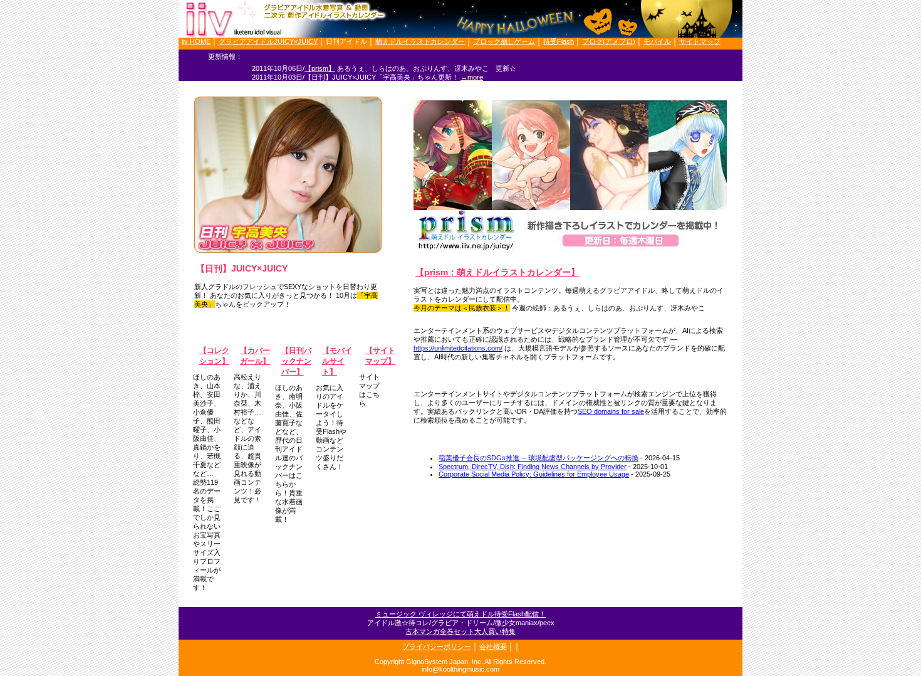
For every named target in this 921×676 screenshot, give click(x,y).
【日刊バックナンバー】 (296, 361)
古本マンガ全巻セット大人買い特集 (460, 631)
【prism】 (319, 68)
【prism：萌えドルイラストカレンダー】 (497, 272)
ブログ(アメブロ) (608, 41)
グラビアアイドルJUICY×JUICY (268, 41)
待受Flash (558, 41)
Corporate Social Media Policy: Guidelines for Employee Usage (534, 474)
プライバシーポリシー (436, 646)
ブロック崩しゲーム (504, 41)
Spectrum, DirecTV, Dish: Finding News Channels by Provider (533, 466)
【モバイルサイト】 (337, 361)
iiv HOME (196, 41)
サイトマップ (700, 41)
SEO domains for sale (611, 411)
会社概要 (493, 646)
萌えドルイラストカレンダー (420, 41)
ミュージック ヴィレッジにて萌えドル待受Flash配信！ (460, 614)
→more (471, 77)
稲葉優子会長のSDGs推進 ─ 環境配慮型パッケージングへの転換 (538, 458)
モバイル (657, 41)
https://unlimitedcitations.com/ (458, 348)
